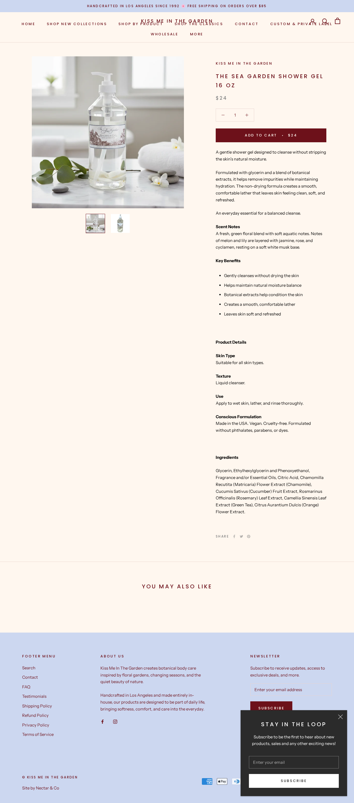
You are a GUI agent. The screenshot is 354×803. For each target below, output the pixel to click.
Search (28, 667)
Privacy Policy (35, 725)
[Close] (340, 716)
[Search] (325, 21)
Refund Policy (35, 715)
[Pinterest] (248, 536)
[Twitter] (241, 536)
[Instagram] (115, 721)
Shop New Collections (77, 24)
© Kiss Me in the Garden (50, 777)
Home (28, 24)
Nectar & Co (47, 788)
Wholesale (164, 34)
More (196, 34)
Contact (247, 24)
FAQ (26, 686)
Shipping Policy (37, 706)
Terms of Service (38, 734)
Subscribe (294, 780)
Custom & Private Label (301, 24)
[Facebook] (234, 536)
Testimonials (34, 696)
